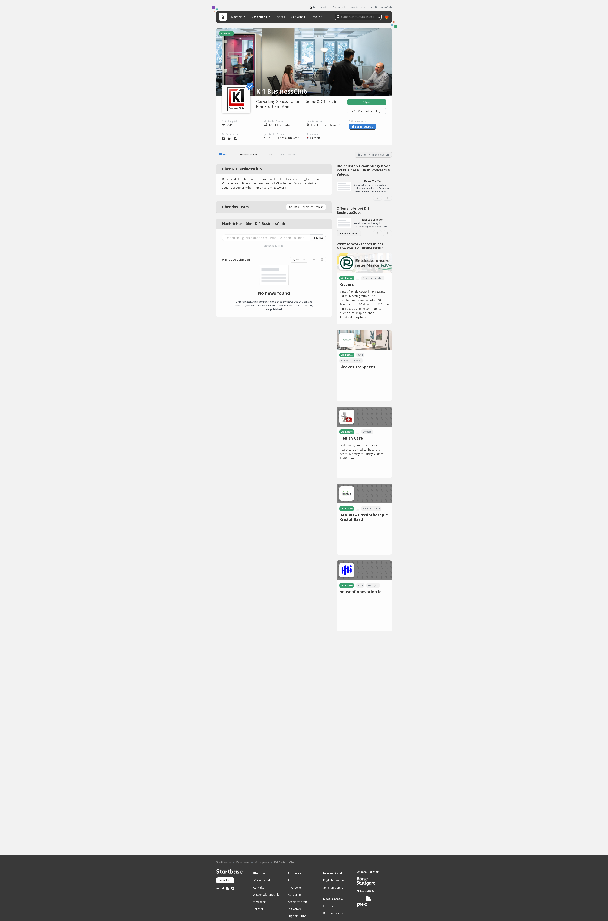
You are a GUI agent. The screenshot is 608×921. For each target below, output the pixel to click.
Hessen (315, 138)
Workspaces (358, 7)
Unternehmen (248, 154)
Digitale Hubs (297, 916)
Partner (258, 909)
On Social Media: (231, 134)
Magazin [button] (237, 17)
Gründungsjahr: (230, 121)
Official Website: (357, 121)
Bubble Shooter (334, 913)
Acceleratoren (297, 902)
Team (268, 154)
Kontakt (258, 887)
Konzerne (294, 894)
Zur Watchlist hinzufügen (368, 111)
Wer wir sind (261, 880)
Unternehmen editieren (375, 154)
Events (280, 17)
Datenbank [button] (259, 17)
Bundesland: (313, 134)
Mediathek (298, 17)
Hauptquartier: (315, 121)
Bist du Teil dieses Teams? (307, 207)
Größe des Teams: (273, 121)
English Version (333, 880)
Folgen (366, 102)
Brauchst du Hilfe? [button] (274, 245)
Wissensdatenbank (266, 894)
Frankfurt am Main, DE (326, 125)
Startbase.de (320, 7)
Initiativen (295, 909)
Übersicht (225, 154)
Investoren (295, 887)
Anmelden (225, 880)
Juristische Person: (274, 134)
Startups (294, 880)
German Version (334, 887)
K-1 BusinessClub (381, 7)
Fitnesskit (329, 906)
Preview (318, 238)
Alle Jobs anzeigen (349, 233)
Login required (364, 126)
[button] (386, 17)
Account (316, 17)
